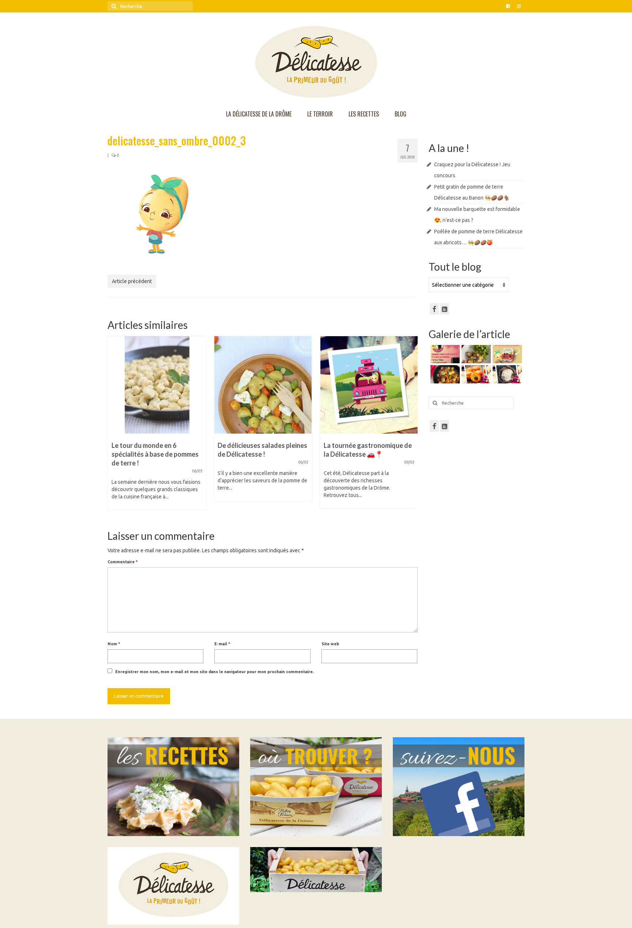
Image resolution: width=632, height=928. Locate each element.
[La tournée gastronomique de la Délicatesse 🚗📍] (263, 385)
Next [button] (411, 426)
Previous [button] (114, 426)
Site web (330, 644)
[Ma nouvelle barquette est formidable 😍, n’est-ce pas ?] (506, 354)
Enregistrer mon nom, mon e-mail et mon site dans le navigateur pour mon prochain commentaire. (214, 671)
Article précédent (132, 281)
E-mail (222, 644)
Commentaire (123, 562)
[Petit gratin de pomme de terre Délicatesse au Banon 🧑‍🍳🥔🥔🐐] (475, 354)
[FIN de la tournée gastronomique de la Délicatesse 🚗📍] (475, 374)
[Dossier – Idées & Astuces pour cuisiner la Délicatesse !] (369, 385)
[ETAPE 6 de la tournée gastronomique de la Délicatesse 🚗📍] (506, 374)
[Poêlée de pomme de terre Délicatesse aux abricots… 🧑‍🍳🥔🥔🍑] (444, 374)
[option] (157, 422)
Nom (114, 644)
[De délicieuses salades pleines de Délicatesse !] (157, 385)
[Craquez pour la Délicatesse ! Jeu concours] (444, 354)
